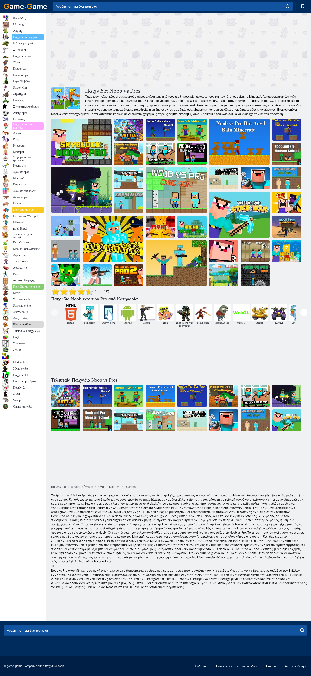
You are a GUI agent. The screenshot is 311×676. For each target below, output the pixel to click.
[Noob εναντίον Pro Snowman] (128, 178)
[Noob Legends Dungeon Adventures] (81, 190)
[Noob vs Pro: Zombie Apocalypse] (176, 263)
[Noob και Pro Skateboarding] (286, 227)
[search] (288, 6)
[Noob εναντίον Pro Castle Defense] (286, 202)
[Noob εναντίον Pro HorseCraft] (160, 154)
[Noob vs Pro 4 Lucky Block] (286, 251)
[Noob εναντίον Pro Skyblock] (81, 142)
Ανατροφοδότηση (295, 666)
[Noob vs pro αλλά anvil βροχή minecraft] (239, 142)
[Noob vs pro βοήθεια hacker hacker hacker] (128, 202)
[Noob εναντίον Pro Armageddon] (255, 275)
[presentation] (54, 312)
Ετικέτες (271, 666)
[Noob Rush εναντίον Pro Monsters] (97, 275)
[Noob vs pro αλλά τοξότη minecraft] (160, 130)
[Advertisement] (115, 49)
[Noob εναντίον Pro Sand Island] (223, 178)
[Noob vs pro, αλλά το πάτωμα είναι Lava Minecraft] (286, 130)
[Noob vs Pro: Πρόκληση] (128, 154)
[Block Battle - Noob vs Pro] (128, 130)
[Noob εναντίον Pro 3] (223, 251)
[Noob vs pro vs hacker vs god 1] (65, 227)
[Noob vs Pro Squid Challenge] (65, 251)
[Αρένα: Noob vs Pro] (192, 227)
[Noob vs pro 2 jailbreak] (128, 275)
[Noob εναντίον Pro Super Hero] (192, 154)
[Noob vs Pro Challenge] (65, 275)
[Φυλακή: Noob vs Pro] (255, 251)
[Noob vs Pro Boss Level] (223, 275)
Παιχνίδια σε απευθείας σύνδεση (237, 666)
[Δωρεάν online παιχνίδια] (25, 6)
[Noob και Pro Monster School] (286, 154)
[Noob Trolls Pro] (255, 178)
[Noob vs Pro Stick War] (239, 215)
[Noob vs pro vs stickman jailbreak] (113, 239)
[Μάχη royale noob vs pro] (160, 227)
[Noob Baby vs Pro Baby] (286, 178)
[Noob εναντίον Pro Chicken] (176, 190)
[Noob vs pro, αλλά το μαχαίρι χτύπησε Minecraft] (192, 130)
